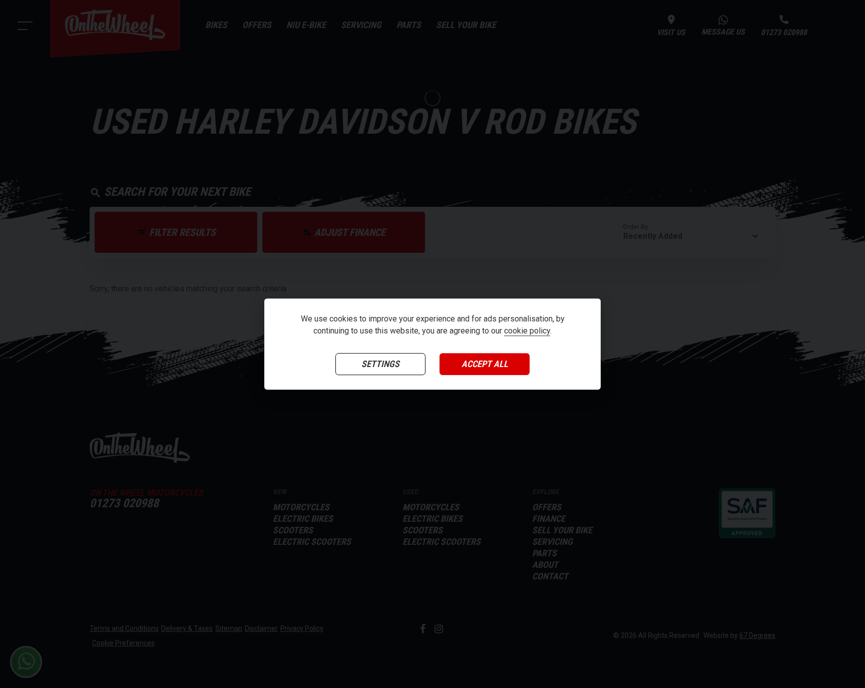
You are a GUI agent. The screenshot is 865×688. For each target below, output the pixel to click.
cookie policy (527, 330)
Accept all (485, 364)
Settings (380, 364)
